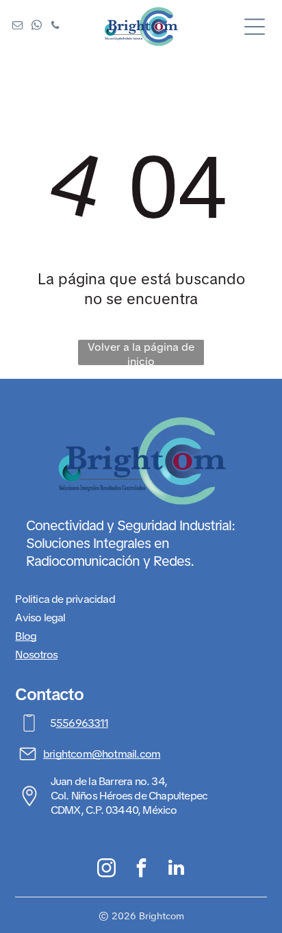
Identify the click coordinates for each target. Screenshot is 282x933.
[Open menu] (254, 26)
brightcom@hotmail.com (101, 754)
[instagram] (106, 869)
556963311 (82, 723)
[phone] (55, 27)
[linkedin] (176, 869)
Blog (25, 636)
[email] (17, 27)
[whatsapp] (36, 27)
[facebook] (141, 869)
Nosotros (36, 654)
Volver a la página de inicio (141, 352)
